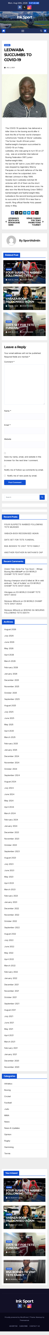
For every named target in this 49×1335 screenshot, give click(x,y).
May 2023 (8, 877)
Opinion (7, 1134)
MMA (6, 1115)
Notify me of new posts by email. (22, 476)
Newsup (39, 1317)
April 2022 (9, 959)
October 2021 (10, 997)
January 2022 (10, 978)
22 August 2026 (15, 1252)
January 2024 (10, 826)
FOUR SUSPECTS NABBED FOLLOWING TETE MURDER (24, 275)
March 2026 (10, 661)
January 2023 (10, 902)
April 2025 (9, 731)
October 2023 (10, 845)
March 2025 (9, 737)
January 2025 (10, 750)
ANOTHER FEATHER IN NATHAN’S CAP (23, 552)
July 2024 (9, 788)
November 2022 (11, 915)
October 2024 (10, 769)
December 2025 (11, 680)
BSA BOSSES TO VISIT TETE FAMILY (22, 546)
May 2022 (8, 953)
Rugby (7, 1141)
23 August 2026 (15, 1198)
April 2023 (9, 883)
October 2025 (10, 693)
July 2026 (9, 636)
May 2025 (8, 724)
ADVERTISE (13, 1326)
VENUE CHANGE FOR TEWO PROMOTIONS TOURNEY (33, 221)
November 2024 (12, 762)
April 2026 (9, 655)
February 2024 (11, 819)
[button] (41, 31)
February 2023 (11, 896)
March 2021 (9, 1041)
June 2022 (9, 946)
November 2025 (11, 686)
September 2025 (12, 699)
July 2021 (8, 1016)
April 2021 (9, 1035)
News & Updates (12, 1128)
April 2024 (9, 807)
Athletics (8, 1083)
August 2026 (10, 629)
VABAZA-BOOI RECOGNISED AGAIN (20, 300)
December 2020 (11, 1061)
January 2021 (10, 1054)
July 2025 (8, 712)
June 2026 (9, 642)
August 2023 (10, 858)
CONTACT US (34, 1326)
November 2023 (11, 839)
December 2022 (11, 908)
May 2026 (9, 648)
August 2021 (10, 1010)
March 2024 (10, 813)
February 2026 (11, 667)
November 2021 (11, 991)
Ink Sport (24, 17)
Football (8, 1103)
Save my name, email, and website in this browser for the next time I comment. (22, 459)
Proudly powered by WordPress (17, 1317)
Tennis (7, 1153)
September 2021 (11, 1003)
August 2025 (10, 705)
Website (7, 439)
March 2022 (9, 965)
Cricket (7, 1096)
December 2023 (11, 832)
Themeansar (24, 1320)
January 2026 (10, 674)
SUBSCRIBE (23, 1326)
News (7, 1122)
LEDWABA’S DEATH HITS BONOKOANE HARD (14, 221)
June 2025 (9, 718)
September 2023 (12, 851)
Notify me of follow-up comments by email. (23, 470)
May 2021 (8, 1029)
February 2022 (11, 972)
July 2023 (8, 864)
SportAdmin (31, 240)
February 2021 (11, 1048)
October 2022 (10, 921)
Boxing (7, 45)
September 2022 (12, 927)
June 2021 (9, 1022)
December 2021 (11, 984)
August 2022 (10, 934)
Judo (6, 1109)
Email (7, 425)
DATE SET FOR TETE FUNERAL (20, 326)
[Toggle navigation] (22, 31)
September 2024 (12, 775)
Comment (9, 362)
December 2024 (11, 756)
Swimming (9, 1147)
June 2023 (9, 870)
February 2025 (11, 743)
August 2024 (10, 781)
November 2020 (11, 1067)
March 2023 (9, 889)
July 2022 (8, 940)
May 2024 (9, 800)
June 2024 (9, 794)
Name (7, 411)
